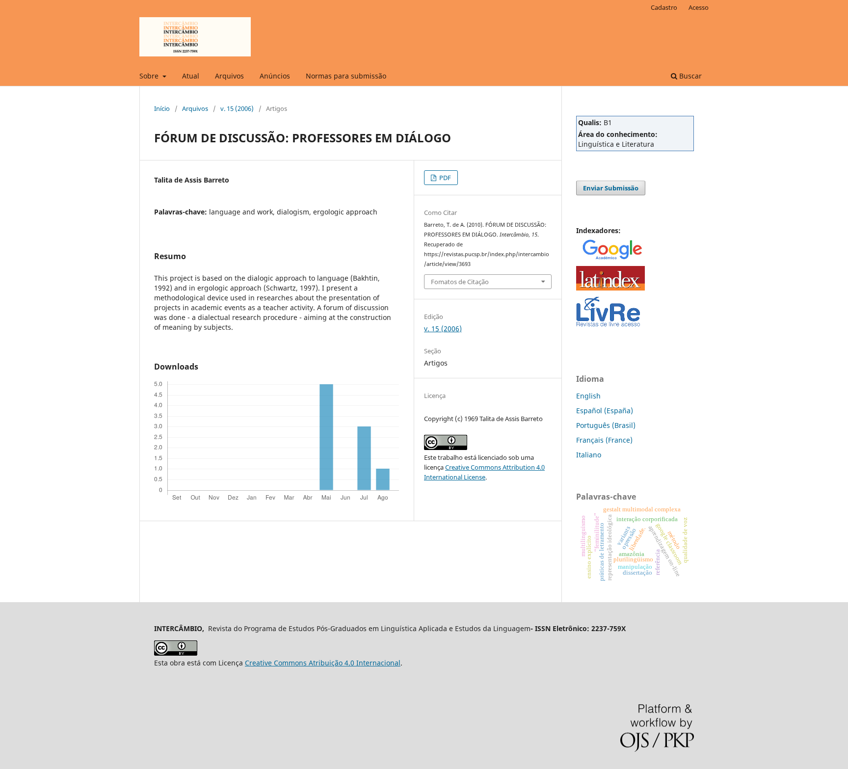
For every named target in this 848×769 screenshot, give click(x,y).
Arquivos (229, 75)
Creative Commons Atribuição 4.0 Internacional (322, 662)
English (588, 395)
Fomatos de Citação (460, 281)
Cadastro (664, 7)
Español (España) (604, 410)
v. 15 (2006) (237, 108)
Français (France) (604, 440)
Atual (190, 75)
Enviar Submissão (610, 188)
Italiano (588, 454)
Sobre (149, 75)
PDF (444, 177)
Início (162, 108)
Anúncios (275, 75)
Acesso (699, 7)
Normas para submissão (346, 75)
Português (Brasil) (606, 425)
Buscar (689, 75)
